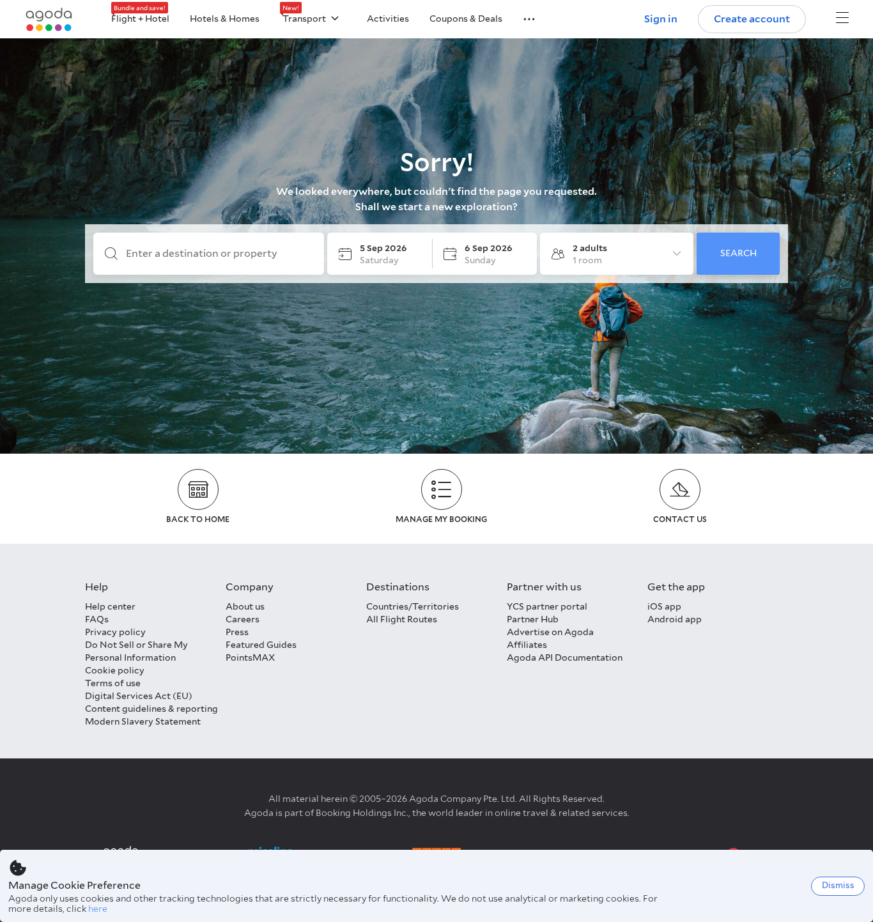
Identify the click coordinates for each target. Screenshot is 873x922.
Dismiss (838, 885)
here (97, 908)
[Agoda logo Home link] (49, 19)
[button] (521, 18)
